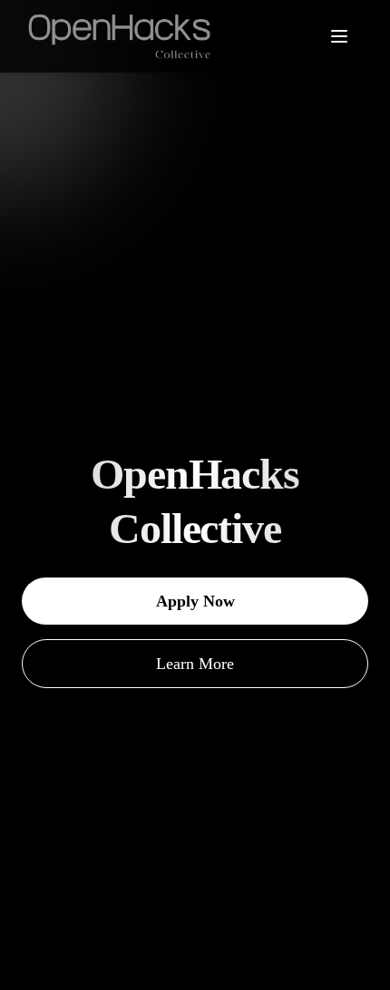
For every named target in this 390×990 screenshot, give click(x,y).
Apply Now (195, 601)
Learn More (195, 664)
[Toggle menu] (348, 36)
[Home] (124, 36)
